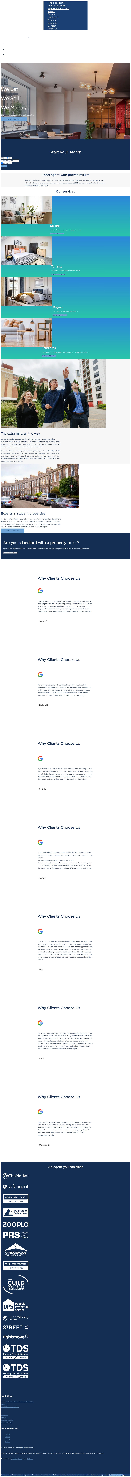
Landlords (53, 17)
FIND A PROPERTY (14, 119)
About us (52, 28)
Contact (52, 26)
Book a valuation (56, 5)
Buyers (51, 14)
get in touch (13, 531)
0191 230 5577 (4, 1404)
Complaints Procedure (6, 1422)
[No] (123, 1475)
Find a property (56, 2)
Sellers (51, 11)
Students (52, 23)
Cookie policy (4, 1417)
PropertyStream (17, 1459)
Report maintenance (58, 8)
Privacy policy (4, 1415)
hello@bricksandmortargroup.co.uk (10, 1407)
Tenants (52, 20)
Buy (4, 158)
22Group (30, 1459)
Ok (111, 1475)
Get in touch (10, 552)
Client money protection (7, 1420)
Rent (10, 158)
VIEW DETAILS (57, 233)
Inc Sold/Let (7, 163)
